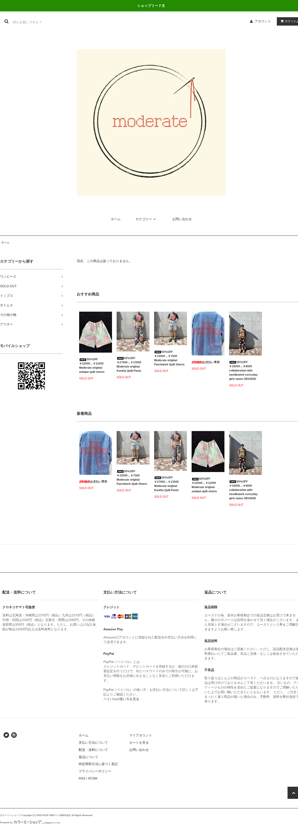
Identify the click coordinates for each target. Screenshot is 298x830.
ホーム (116, 219)
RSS (82, 778)
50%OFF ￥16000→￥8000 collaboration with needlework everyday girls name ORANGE (243, 371)
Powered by (6, 822)
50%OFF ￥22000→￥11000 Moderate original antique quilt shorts (92, 366)
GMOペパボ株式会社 (60, 815)
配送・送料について (93, 750)
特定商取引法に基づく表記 (98, 764)
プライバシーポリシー (95, 771)
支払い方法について (93, 742)
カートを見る (139, 742)
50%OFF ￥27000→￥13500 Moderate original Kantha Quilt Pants (129, 364)
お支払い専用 (211, 362)
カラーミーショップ (10, 815)
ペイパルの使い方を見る (121, 699)
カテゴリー (143, 219)
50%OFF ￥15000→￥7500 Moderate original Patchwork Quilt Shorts (169, 358)
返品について (88, 757)
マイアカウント (140, 735)
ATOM (92, 778)
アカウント (263, 21)
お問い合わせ (182, 219)
